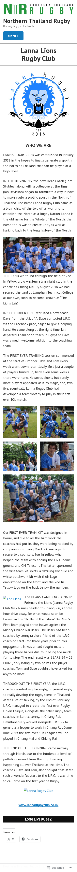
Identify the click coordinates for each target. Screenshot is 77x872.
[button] (20, 422)
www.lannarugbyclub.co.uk (38, 805)
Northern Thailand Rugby (36, 21)
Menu (15, 36)
